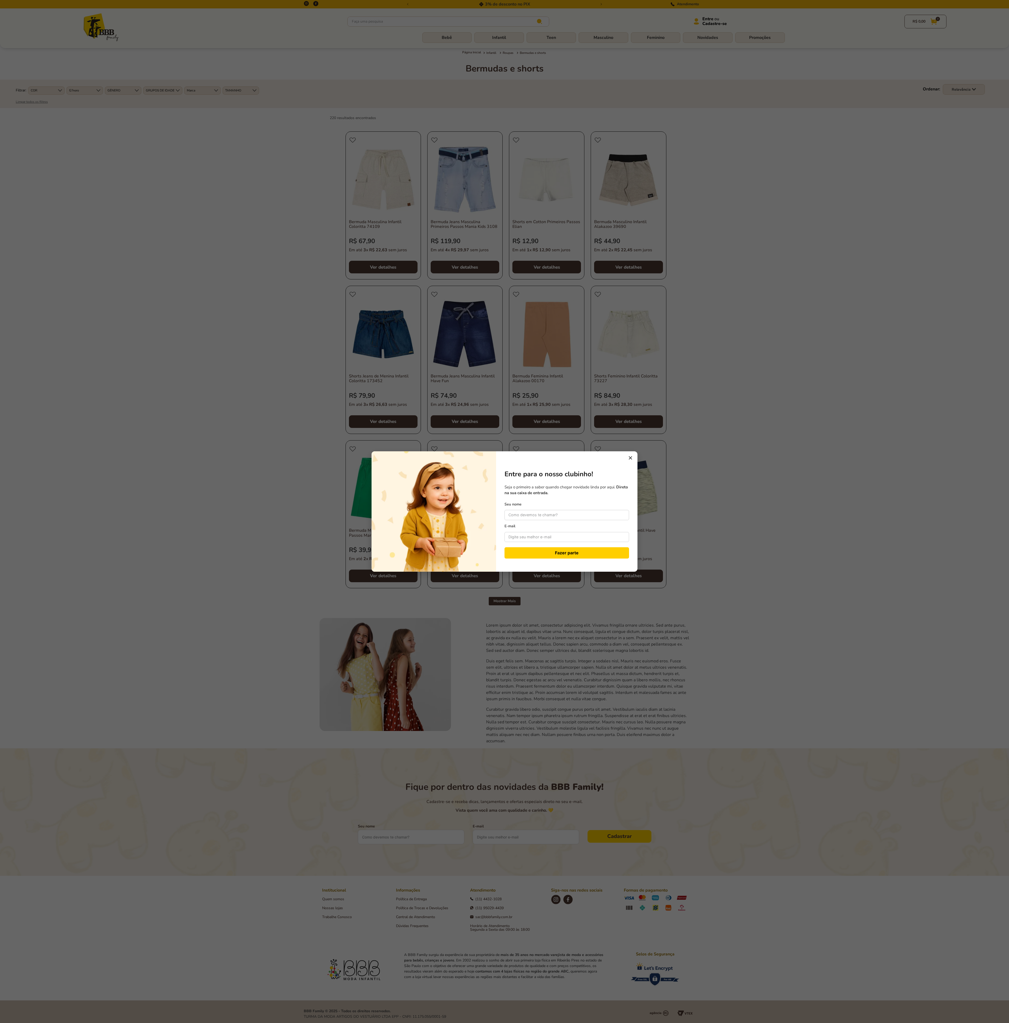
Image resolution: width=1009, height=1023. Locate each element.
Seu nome (513, 504)
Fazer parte (567, 552)
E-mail (509, 526)
